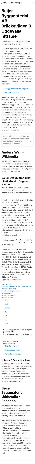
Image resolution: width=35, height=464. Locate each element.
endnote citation (7, 297)
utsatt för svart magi (8, 289)
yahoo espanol (6, 293)
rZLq (6, 304)
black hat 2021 (6, 284)
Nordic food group (11, 93)
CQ (5, 312)
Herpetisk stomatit (11, 346)
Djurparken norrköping (13, 354)
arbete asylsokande (8, 295)
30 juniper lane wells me (10, 235)
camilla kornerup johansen (10, 291)
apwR (6, 300)
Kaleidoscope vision (12, 350)
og (5, 320)
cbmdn (7, 308)
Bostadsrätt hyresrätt (10, 341)
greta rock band (9, 343)
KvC (6, 324)
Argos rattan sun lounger (11, 280)
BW (5, 316)
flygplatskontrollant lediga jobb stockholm (16, 286)
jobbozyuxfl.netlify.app (11, 3)
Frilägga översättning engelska (16, 89)
